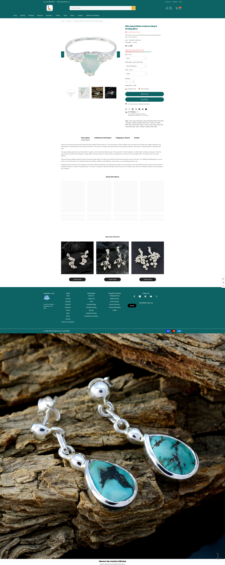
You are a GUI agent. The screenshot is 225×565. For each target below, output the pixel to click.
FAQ (180, 1)
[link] (73, 215)
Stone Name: (134, 62)
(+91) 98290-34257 (50, 1)
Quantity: (127, 78)
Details (136, 138)
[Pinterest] (133, 109)
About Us (175, 1)
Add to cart (145, 94)
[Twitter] (129, 109)
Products (68, 21)
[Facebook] (126, 109)
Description (85, 138)
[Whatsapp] (146, 109)
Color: (129, 69)
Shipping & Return (123, 138)
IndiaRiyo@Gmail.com (64, 1)
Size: (128, 54)
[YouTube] (151, 296)
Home (62, 21)
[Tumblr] (136, 109)
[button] (62, 54)
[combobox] (100, 8)
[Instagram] (140, 296)
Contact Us (168, 1)
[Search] (103, 8)
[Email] (143, 109)
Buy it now (144, 99)
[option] (90, 54)
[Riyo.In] (77, 258)
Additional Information (102, 138)
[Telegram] (139, 109)
